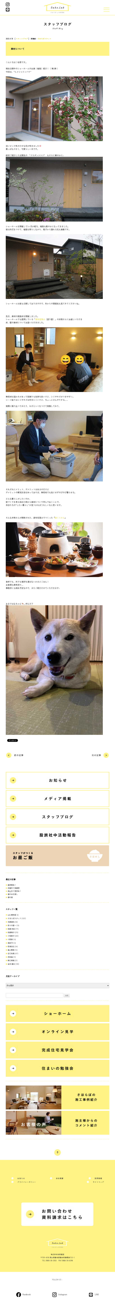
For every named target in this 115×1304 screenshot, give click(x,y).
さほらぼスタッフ (44, 38)
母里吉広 (11, 946)
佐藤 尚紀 (11, 929)
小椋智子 (11, 936)
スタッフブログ (22, 38)
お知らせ (21, 1178)
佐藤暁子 (11, 932)
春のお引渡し (13, 894)
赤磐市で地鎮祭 (13, 888)
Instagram (62, 1294)
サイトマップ (98, 1182)
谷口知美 (11, 953)
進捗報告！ (12, 885)
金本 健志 (11, 964)
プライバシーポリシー (26, 1182)
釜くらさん (60, 517)
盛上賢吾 (11, 950)
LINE (97, 1294)
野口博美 (11, 960)
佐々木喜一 (12, 925)
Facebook (27, 1294)
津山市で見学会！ (14, 891)
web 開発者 (12, 915)
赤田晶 (10, 957)
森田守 (10, 943)
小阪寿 (10, 939)
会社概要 (59, 1178)
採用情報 (98, 1178)
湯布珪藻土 (40, 319)
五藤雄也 (11, 922)
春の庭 (10, 897)
